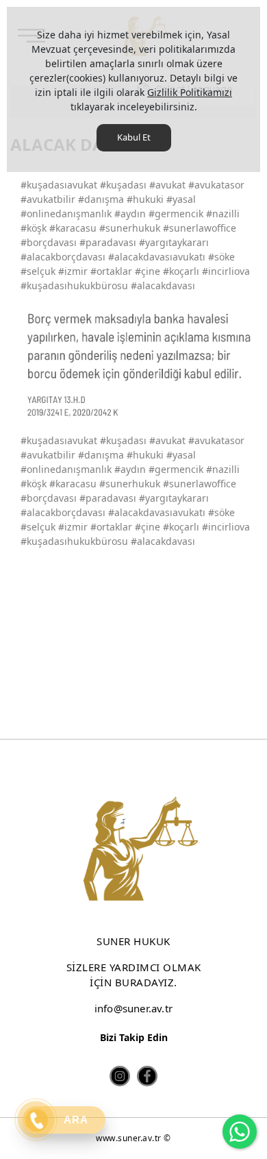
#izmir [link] (73, 526)
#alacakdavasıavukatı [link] (156, 512)
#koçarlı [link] (181, 526)
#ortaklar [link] (111, 526)
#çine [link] (147, 526)
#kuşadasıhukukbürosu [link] (74, 541)
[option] (139, 362)
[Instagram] (120, 1076)
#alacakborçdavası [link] (63, 512)
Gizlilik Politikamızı (189, 92)
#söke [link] (221, 512)
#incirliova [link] (226, 526)
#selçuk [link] (38, 526)
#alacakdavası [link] (163, 541)
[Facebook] (147, 1076)
